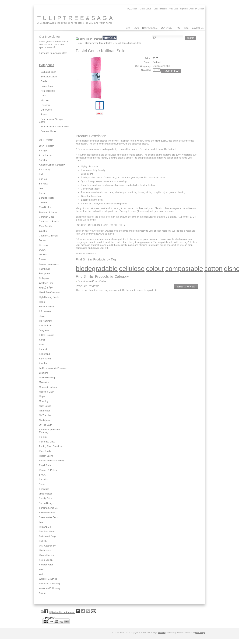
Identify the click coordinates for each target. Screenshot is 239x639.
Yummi (42, 593)
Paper (44, 114)
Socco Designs (46, 503)
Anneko (43, 160)
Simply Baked (46, 498)
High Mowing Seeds (49, 297)
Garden (44, 81)
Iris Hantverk (45, 321)
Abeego (43, 150)
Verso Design (45, 560)
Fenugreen (44, 273)
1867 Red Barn (46, 146)
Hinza (42, 302)
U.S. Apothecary (47, 545)
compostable (184, 268)
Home (80, 43)
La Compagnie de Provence (53, 368)
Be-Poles (43, 183)
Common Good (46, 216)
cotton (213, 268)
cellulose (132, 268)
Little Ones (46, 109)
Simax (42, 484)
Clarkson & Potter (48, 212)
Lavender (45, 105)
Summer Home (48, 131)
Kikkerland (44, 354)
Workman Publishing (49, 588)
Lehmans (43, 373)
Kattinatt (43, 349)
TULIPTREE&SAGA (76, 18)
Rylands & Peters (48, 470)
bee (41, 188)
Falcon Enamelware (49, 264)
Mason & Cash (46, 391)
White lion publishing (49, 583)
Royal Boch (45, 465)
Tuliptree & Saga (47, 536)
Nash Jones (45, 406)
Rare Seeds (45, 451)
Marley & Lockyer (48, 387)
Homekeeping (48, 91)
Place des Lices (47, 441)
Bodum (42, 193)
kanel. (42, 344)
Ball (41, 174)
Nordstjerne (45, 420)
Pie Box (43, 437)
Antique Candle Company (52, 164)
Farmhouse (44, 268)
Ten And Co (45, 526)
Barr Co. (43, 179)
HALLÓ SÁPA (46, 287)
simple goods (45, 493)
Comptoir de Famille (49, 221)
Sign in (183, 9)
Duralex (43, 254)
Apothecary (45, 169)
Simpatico (44, 489)
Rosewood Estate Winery (52, 460)
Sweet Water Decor (49, 517)
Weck (42, 569)
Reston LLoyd (46, 456)
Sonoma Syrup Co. (48, 508)
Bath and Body (48, 72)
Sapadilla (43, 479)
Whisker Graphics (48, 579)
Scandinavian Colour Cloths (55, 126)
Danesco (43, 240)
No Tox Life (45, 415)
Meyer (42, 396)
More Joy (43, 401)
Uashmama (45, 550)
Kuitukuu (43, 363)
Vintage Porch (46, 564)
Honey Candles (46, 306)
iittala (41, 316)
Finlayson (44, 278)
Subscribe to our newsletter (53, 53)
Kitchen (44, 100)
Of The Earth (45, 425)
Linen (43, 95)
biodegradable (97, 268)
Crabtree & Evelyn (48, 235)
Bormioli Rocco (46, 198)
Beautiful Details (49, 76)
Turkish (43, 541)
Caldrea (43, 202)
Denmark (43, 245)
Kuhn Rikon (45, 358)
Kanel (42, 339)
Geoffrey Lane (46, 283)
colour (155, 268)
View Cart (173, 9)
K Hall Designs (46, 335)
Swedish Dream (47, 512)
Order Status (145, 9)
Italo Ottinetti (45, 325)
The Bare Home (47, 531)
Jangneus (44, 330)
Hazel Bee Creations (49, 292)
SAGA (42, 474)
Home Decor (47, 86)
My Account (132, 9)
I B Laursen (45, 311)
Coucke (43, 231)
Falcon (42, 259)
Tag (41, 522)
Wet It (42, 574)
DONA (42, 250)
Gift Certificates (160, 9)
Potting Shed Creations (50, 446)
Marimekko (44, 382)
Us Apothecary (46, 555)
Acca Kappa (45, 155)
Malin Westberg (47, 377)
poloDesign (200, 632)
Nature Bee (44, 410)
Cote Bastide (45, 226)
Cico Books (45, 207)
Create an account (196, 9)
